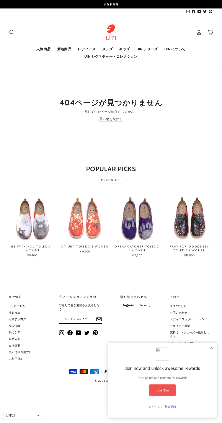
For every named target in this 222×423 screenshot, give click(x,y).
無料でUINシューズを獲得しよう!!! (190, 334)
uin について (175, 49)
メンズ (107, 49)
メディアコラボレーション (187, 319)
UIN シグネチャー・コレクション (111, 56)
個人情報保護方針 (20, 352)
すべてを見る (111, 180)
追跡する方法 (17, 319)
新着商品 (64, 49)
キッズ (124, 49)
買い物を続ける (111, 119)
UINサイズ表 (17, 306)
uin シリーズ (147, 49)
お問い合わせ (178, 312)
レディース (87, 49)
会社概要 (14, 346)
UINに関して (178, 306)
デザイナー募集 (180, 326)
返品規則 (14, 339)
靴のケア (14, 332)
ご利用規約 (16, 359)
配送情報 (14, 326)
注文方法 (14, 312)
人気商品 (43, 49)
